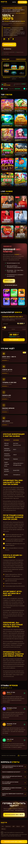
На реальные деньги (11, 285)
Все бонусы (7, 49)
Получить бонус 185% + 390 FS (14, 814)
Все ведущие (5, 193)
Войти (14, 2)
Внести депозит (13, 339)
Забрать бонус (8, 44)
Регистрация (22, 2)
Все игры (4, 97)
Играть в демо (9, 281)
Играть (23, 839)
